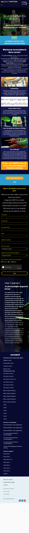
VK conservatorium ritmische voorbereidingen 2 (10, 438)
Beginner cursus (7, 360)
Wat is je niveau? (5, 246)
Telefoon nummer (6, 240)
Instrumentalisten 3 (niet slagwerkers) (12, 430)
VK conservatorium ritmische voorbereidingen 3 (10, 442)
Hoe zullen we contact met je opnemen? (11, 259)
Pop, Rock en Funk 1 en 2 (9, 379)
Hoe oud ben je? (5, 227)
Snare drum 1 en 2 (7, 459)
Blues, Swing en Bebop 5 (9, 402)
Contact (5, 485)
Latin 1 (5, 404)
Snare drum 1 (6, 453)
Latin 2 (5, 407)
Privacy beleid (6, 491)
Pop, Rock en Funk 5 (8, 387)
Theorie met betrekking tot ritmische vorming (12, 447)
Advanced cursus (7, 366)
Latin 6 (5, 419)
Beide (14, 262)
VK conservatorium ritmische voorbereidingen (10, 434)
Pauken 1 (5, 473)
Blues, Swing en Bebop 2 (9, 393)
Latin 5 (5, 416)
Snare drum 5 (6, 468)
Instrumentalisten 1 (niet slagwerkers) (12, 425)
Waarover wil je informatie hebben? (10, 253)
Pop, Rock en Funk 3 (8, 382)
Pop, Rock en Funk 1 (8, 373)
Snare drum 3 (6, 462)
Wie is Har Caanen (8, 479)
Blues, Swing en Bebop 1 (9, 390)
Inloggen (24, 2)
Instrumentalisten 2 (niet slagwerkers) (12, 427)
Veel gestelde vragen (9, 482)
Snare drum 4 (6, 465)
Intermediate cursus (8, 363)
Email (2, 233)
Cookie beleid (6, 494)
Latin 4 (5, 413)
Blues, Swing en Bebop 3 (9, 396)
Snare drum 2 (6, 456)
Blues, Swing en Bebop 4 (9, 399)
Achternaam (4, 221)
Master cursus (6, 369)
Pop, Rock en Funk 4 (8, 385)
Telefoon (4, 262)
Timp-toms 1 (6, 471)
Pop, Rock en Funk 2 (8, 376)
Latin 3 (5, 410)
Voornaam (4, 214)
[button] (1, 5)
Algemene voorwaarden (8, 488)
